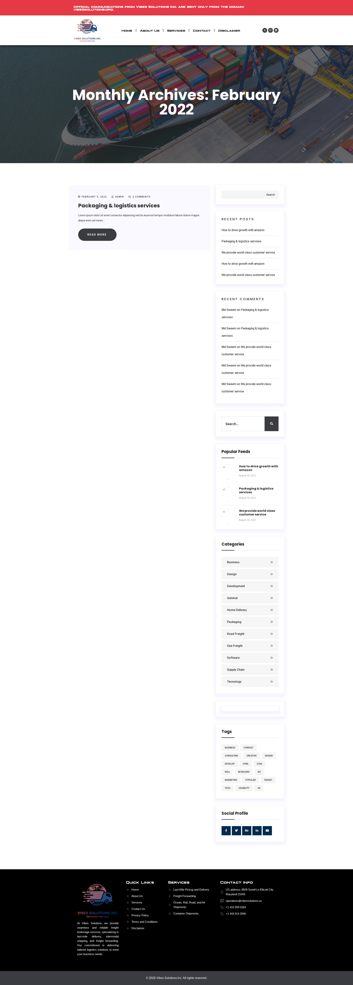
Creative (251, 755)
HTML (246, 764)
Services (176, 30)
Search (270, 194)
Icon (259, 764)
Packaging (234, 622)
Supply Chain (236, 669)
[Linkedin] (276, 30)
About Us (149, 30)
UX (259, 788)
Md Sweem (229, 310)
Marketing (231, 780)
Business (233, 562)
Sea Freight (235, 646)
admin (119, 196)
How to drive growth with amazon (243, 230)
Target (268, 780)
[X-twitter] (264, 30)
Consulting (231, 755)
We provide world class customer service (248, 252)
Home (127, 30)
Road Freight (235, 634)
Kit (259, 772)
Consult (248, 747)
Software (233, 657)
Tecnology (234, 681)
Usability (244, 788)
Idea (227, 772)
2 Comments (141, 196)
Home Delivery (237, 610)
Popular (250, 780)
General (232, 598)
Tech (227, 788)
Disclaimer (229, 30)
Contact (202, 30)
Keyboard (243, 772)
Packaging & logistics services (119, 205)
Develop (230, 764)
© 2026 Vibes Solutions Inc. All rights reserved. (176, 977)
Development (236, 586)
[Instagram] (270, 30)
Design (232, 574)
